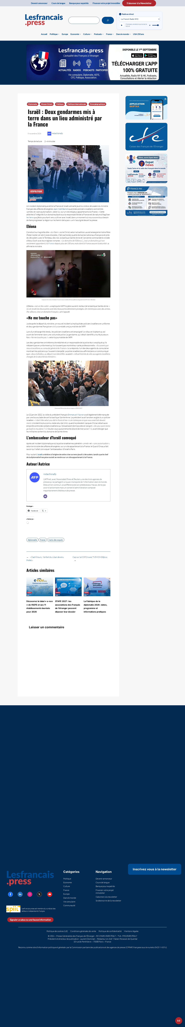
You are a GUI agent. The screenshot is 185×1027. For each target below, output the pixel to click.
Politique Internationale (77, 104)
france (42, 540)
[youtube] (49, 894)
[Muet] (150, 25)
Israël (40, 454)
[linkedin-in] (20, 894)
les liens (29, 217)
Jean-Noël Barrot (60, 209)
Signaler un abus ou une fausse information (30, 919)
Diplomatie (32, 104)
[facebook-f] (10, 894)
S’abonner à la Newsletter (139, 3)
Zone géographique (97, 104)
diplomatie (32, 540)
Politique (59, 104)
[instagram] (29, 894)
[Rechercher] (108, 20)
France (51, 243)
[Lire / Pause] (121, 25)
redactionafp (57, 133)
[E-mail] (45, 496)
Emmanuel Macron (76, 414)
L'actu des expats (56, 540)
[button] (178, 1020)
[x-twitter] (39, 894)
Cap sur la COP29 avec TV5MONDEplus (90, 557)
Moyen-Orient (46, 104)
